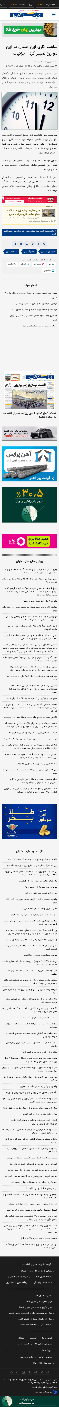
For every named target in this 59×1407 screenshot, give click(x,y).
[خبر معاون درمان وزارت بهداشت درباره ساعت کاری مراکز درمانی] (49, 213)
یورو (21, 4)
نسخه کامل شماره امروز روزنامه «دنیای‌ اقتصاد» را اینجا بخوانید (29, 415)
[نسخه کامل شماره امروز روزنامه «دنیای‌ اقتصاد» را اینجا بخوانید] (29, 390)
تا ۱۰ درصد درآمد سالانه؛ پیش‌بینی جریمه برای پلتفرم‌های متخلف (31, 1044)
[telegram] (20, 244)
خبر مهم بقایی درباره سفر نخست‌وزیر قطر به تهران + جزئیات (32, 972)
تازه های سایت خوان (29, 851)
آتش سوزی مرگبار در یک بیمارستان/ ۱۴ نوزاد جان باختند (31, 698)
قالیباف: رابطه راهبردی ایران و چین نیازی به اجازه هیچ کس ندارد (30, 991)
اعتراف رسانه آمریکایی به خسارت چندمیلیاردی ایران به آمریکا (30, 732)
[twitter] (32, 244)
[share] (23, 1372)
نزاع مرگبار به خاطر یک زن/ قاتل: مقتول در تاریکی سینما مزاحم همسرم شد (31, 1000)
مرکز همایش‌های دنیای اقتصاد (38, 1301)
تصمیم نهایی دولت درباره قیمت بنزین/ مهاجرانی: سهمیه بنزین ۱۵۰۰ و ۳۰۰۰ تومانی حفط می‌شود (31, 756)
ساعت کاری (11, 251)
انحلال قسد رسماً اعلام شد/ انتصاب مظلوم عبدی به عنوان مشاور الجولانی (31, 627)
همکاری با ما (24, 1344)
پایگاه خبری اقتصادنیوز (16, 1282)
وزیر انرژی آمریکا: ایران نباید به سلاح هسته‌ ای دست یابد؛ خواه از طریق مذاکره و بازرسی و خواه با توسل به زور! (31, 932)
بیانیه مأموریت (26, 1357)
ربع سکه (52, 4)
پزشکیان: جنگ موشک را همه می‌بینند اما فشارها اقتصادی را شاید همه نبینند (30, 1196)
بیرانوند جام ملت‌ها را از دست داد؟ (41, 887)
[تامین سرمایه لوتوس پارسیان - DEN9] (29, 505)
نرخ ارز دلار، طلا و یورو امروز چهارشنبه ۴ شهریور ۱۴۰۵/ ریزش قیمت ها (31, 1246)
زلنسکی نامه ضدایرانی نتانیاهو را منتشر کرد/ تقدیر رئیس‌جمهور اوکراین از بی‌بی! (34, 1122)
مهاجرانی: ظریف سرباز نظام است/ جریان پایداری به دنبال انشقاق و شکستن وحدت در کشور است (31, 618)
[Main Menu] (53, 14)
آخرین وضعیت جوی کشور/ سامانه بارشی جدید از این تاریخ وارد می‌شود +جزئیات (29, 1069)
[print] (14, 244)
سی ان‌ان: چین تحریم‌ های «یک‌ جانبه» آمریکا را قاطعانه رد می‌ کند (30, 1078)
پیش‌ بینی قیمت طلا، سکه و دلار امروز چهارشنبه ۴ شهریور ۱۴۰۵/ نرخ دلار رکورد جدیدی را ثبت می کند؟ (30, 637)
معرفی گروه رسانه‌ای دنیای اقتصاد (36, 1271)
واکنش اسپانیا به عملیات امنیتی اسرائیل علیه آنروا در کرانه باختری (31, 1140)
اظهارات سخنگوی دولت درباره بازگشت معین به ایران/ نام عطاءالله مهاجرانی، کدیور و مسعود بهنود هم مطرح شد (31, 725)
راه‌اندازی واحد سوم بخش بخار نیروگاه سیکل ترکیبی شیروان (33, 318)
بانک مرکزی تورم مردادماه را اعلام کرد (40, 1052)
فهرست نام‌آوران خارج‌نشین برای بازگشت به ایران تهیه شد (31, 1176)
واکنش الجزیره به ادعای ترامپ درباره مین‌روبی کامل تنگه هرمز (31, 901)
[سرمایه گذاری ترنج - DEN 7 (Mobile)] (29, 30)
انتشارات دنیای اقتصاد (42, 1296)
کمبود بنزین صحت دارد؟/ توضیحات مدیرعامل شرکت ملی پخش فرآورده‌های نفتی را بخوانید (30, 1218)
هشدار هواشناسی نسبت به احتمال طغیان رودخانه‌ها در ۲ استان (30, 295)
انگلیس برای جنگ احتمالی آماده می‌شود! (38, 908)
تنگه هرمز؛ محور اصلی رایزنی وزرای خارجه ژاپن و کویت (31, 1092)
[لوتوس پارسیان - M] (29, 1401)
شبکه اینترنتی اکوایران (18, 1276)
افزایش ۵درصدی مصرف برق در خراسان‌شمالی (36, 303)
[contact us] (17, 1372)
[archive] (11, 1372)
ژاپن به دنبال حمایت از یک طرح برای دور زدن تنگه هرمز (31, 865)
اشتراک (21, 1338)
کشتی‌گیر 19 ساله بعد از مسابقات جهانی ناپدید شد (34, 1182)
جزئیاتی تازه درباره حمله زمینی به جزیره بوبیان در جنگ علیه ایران (29, 609)
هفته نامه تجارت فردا (42, 1282)
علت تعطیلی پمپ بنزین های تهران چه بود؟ (37, 763)
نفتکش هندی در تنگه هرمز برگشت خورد (38, 1017)
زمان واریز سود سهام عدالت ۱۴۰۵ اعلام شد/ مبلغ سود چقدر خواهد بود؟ (29, 580)
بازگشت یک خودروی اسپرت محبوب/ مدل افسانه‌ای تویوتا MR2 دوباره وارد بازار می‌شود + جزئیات (31, 873)
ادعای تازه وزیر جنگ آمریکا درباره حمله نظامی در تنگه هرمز (30, 1108)
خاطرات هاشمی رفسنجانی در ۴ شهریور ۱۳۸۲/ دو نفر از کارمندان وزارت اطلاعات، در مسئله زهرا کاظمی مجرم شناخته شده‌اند (30, 708)
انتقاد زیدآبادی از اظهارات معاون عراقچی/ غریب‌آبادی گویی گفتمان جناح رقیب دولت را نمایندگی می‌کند (30, 790)
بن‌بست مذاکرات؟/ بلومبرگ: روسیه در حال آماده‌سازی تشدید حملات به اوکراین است (29, 963)
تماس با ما (47, 1338)
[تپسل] (3, 198)
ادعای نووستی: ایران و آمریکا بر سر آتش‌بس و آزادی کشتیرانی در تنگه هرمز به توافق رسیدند (33, 781)
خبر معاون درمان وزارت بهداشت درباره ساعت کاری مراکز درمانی (23, 212)
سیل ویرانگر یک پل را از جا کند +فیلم (40, 1114)
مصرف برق (29, 251)
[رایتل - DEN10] (29, 541)
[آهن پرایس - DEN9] (29, 464)
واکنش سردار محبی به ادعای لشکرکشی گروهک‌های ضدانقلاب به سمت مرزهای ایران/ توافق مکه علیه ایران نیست (32, 689)
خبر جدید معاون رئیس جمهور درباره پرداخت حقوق (33, 1204)
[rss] (29, 1372)
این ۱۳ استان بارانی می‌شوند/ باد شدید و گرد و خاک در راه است (30, 771)
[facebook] (38, 244)
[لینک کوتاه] (44, 244)
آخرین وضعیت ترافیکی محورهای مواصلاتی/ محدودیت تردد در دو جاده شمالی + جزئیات (29, 1131)
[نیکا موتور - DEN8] (29, 433)
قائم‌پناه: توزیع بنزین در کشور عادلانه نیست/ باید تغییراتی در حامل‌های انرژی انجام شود (29, 1010)
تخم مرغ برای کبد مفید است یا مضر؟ (39, 601)
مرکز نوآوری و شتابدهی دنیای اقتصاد (35, 1307)
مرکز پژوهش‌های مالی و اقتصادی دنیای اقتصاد (30, 1313)
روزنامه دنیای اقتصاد (42, 1276)
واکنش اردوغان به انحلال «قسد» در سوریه (38, 1086)
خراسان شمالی (48, 251)
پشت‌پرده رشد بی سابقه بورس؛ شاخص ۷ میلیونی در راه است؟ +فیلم (31, 1150)
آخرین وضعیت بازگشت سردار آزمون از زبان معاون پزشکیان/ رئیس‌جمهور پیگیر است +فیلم (29, 1100)
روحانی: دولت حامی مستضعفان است (39, 326)
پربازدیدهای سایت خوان (29, 561)
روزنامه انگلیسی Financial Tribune (36, 1324)
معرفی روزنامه (45, 1357)
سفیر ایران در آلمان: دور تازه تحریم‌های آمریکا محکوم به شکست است (31, 947)
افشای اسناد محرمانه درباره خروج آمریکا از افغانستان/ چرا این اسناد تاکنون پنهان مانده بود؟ (31, 1060)
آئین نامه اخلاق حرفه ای (41, 1363)
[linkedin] (26, 244)
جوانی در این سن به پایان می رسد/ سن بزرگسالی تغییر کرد (29, 739)
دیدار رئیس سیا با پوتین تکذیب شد (40, 1188)
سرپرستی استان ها (43, 1344)
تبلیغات (33, 1338)
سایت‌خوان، (44, 231)
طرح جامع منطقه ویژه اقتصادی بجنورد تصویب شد (33, 309)
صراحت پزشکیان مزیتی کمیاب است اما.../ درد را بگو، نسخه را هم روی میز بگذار (30, 922)
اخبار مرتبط (29, 285)
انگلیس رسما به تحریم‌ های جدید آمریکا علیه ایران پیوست (30, 717)
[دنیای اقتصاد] (26, 14)
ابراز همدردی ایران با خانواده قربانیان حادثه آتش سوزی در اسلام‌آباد (30, 1025)
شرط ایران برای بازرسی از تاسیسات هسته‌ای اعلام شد (33, 1164)
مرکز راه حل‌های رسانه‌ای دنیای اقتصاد (35, 1319)
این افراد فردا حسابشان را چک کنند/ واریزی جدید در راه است (32, 678)
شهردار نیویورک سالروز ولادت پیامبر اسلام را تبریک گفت (31, 1210)
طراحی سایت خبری (45, 1392)
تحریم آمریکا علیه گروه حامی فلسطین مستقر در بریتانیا (32, 1158)
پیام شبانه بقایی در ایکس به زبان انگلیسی (38, 881)
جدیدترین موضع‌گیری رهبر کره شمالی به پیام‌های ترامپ (31, 939)
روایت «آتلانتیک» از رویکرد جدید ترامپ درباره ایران (33, 914)
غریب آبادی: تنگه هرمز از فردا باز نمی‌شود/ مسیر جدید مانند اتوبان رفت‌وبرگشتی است (30, 659)
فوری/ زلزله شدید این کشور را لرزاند (41, 893)
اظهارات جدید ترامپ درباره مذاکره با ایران (38, 1238)
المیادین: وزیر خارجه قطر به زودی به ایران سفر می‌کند (32, 1170)
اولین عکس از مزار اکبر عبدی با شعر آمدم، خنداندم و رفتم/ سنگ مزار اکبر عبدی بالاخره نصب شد (30, 571)
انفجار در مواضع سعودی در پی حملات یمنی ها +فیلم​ (32, 859)
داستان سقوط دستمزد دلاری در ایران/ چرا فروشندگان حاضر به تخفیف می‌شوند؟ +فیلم (30, 982)
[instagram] (47, 1372)
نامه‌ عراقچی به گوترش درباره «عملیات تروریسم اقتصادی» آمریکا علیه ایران (31, 1035)
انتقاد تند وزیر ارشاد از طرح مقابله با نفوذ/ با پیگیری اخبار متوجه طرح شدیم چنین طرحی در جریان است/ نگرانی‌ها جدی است (30, 1229)
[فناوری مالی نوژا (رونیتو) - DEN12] (29, 821)
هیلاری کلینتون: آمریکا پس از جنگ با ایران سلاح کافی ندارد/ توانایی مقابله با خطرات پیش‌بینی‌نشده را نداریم (29, 746)
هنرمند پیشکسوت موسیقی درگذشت (40, 955)
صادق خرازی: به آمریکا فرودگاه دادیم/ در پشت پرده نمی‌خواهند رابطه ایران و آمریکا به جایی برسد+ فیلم (33, 668)
